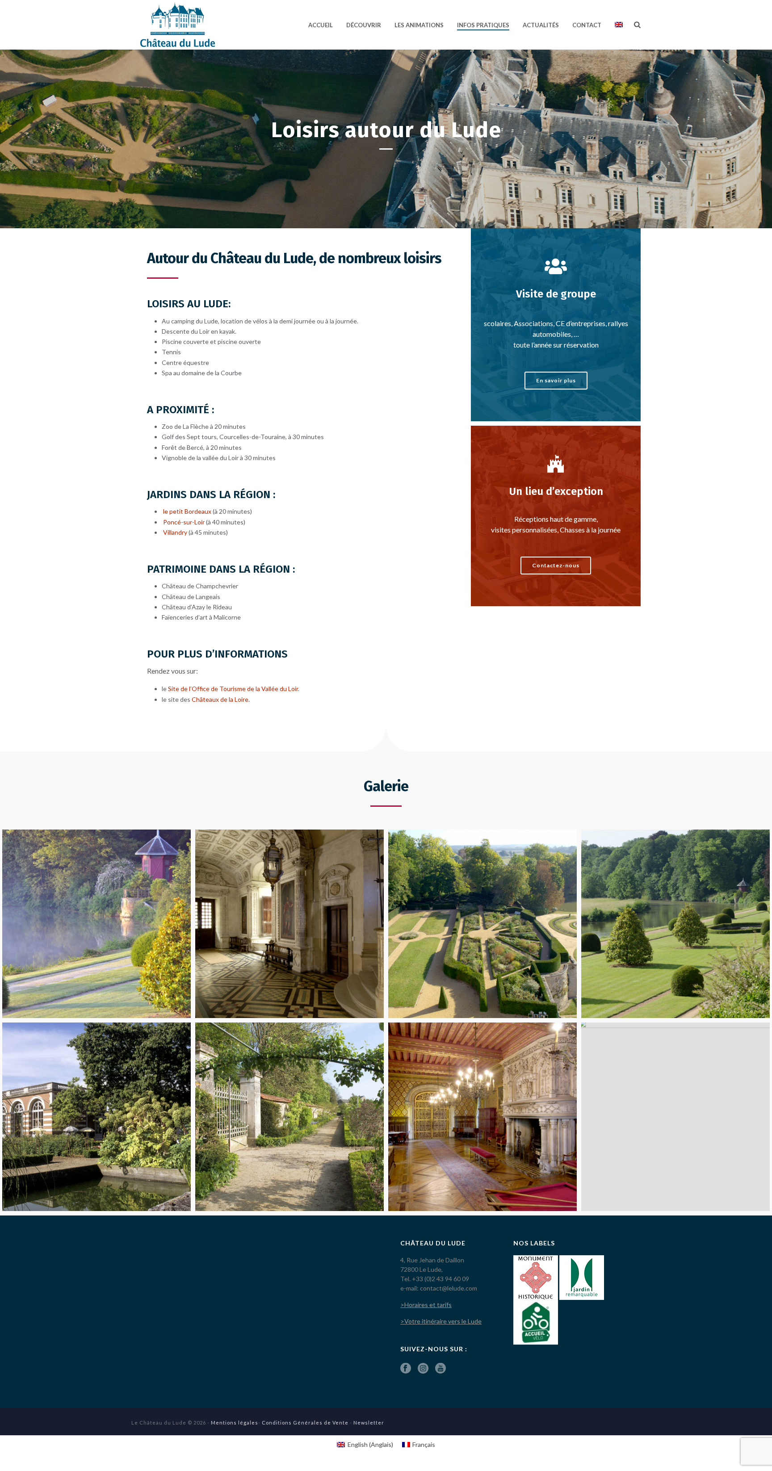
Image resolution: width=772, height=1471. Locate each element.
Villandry (175, 532)
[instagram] (423, 1369)
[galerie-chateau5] (96, 1117)
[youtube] (440, 1369)
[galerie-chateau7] (289, 1117)
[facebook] (405, 1369)
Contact (586, 25)
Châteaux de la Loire (220, 699)
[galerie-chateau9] (675, 1117)
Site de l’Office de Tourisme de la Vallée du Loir (233, 688)
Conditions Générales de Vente (305, 1422)
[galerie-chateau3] (482, 924)
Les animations (419, 25)
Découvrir (363, 25)
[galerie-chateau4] (675, 924)
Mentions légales (234, 1422)
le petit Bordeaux (187, 511)
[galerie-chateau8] (482, 1117)
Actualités (541, 25)
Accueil (320, 25)
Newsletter (368, 1422)
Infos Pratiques (483, 25)
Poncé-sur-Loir (183, 522)
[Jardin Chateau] (96, 924)
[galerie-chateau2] (289, 924)
